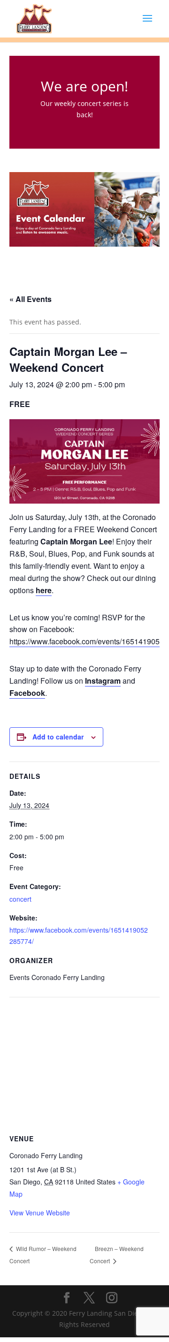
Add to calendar (58, 736)
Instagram (103, 680)
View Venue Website (39, 1212)
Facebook (27, 692)
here (44, 590)
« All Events (30, 299)
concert (20, 899)
